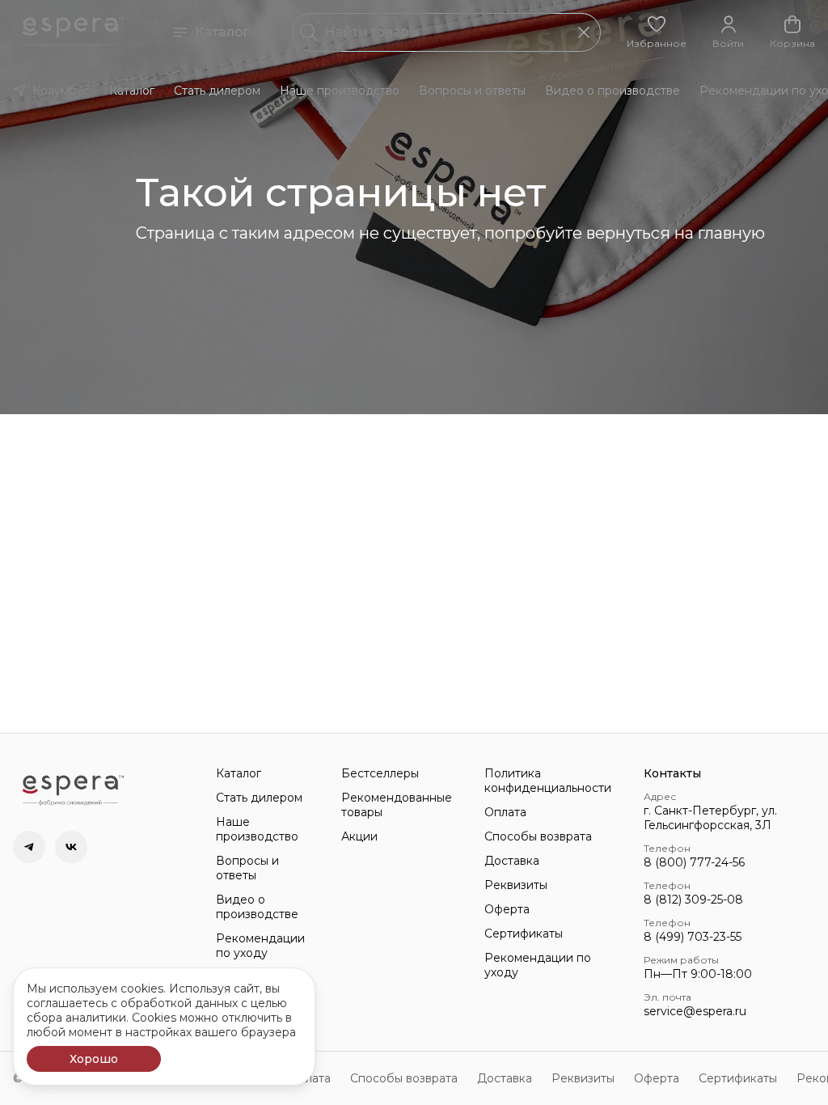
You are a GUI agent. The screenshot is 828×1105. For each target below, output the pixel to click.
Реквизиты (515, 885)
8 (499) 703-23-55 (692, 936)
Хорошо (94, 1059)
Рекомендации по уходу (260, 945)
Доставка (511, 860)
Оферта (507, 909)
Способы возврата (538, 836)
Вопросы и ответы (472, 90)
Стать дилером (217, 90)
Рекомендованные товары (396, 804)
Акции (359, 836)
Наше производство (339, 90)
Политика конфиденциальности (547, 780)
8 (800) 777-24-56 (694, 862)
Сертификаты (523, 933)
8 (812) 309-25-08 (693, 899)
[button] (656, 32)
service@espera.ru (695, 1011)
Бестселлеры (380, 773)
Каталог (222, 32)
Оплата (505, 812)
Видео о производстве (612, 90)
